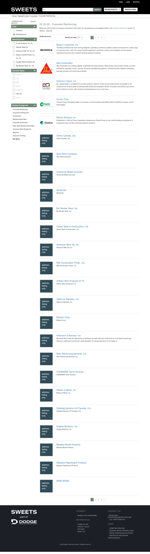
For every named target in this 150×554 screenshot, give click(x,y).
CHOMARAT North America (66, 415)
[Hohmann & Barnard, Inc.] (42, 381)
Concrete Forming (9, 127)
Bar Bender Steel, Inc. (64, 228)
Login (128, 2)
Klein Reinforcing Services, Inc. (68, 395)
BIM (7, 80)
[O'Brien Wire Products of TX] (42, 318)
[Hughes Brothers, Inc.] (42, 485)
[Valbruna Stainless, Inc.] (42, 339)
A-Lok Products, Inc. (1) (14, 41)
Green (8, 96)
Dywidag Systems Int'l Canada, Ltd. (70, 457)
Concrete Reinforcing (10, 107)
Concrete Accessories (10, 117)
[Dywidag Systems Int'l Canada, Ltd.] (42, 464)
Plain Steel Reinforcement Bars (14, 121)
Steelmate (58, 208)
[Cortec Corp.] (42, 111)
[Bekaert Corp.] (42, 360)
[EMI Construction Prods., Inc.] (42, 298)
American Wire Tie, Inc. (64, 270)
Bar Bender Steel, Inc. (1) (15, 64)
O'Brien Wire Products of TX (67, 312)
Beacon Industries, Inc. (64, 42)
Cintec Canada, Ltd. (63, 145)
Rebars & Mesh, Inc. (63, 436)
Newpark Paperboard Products (68, 519)
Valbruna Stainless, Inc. (64, 332)
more (138, 28)
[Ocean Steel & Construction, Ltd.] (42, 256)
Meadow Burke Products (65, 498)
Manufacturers (12, 32)
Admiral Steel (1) (12, 45)
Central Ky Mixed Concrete (66, 187)
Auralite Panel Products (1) (15, 60)
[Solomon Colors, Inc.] (42, 90)
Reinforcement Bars (10, 114)
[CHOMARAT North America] (42, 422)
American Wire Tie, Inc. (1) (15, 49)
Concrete (33, 16)
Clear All (27, 21)
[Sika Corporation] (42, 69)
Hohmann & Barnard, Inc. (65, 374)
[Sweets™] (24, 9)
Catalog (9, 73)
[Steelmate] (42, 215)
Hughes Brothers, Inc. (64, 478)
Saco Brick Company (63, 166)
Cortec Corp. (59, 104)
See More (6, 130)
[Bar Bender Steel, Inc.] (42, 235)
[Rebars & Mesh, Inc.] (42, 443)
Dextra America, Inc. (63, 125)
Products (10, 28)
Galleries (9, 88)
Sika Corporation (61, 62)
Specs (8, 84)
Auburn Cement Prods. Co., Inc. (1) (17, 54)
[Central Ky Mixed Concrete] (42, 194)
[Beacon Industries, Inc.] (42, 49)
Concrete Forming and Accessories (15, 111)
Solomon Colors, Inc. (63, 83)
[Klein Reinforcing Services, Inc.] (42, 402)
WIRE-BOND (59, 540)
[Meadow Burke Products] (42, 505)
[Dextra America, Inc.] (42, 132)
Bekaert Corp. (60, 353)
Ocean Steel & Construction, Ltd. (69, 249)
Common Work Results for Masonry (15, 124)
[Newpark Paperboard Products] (42, 526)
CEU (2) (9, 92)
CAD (8, 76)
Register (136, 2)
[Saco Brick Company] (42, 173)
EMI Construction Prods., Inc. (67, 291)
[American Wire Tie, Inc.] (42, 277)
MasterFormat (23, 16)
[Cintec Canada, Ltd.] (42, 152)
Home (121, 2)
